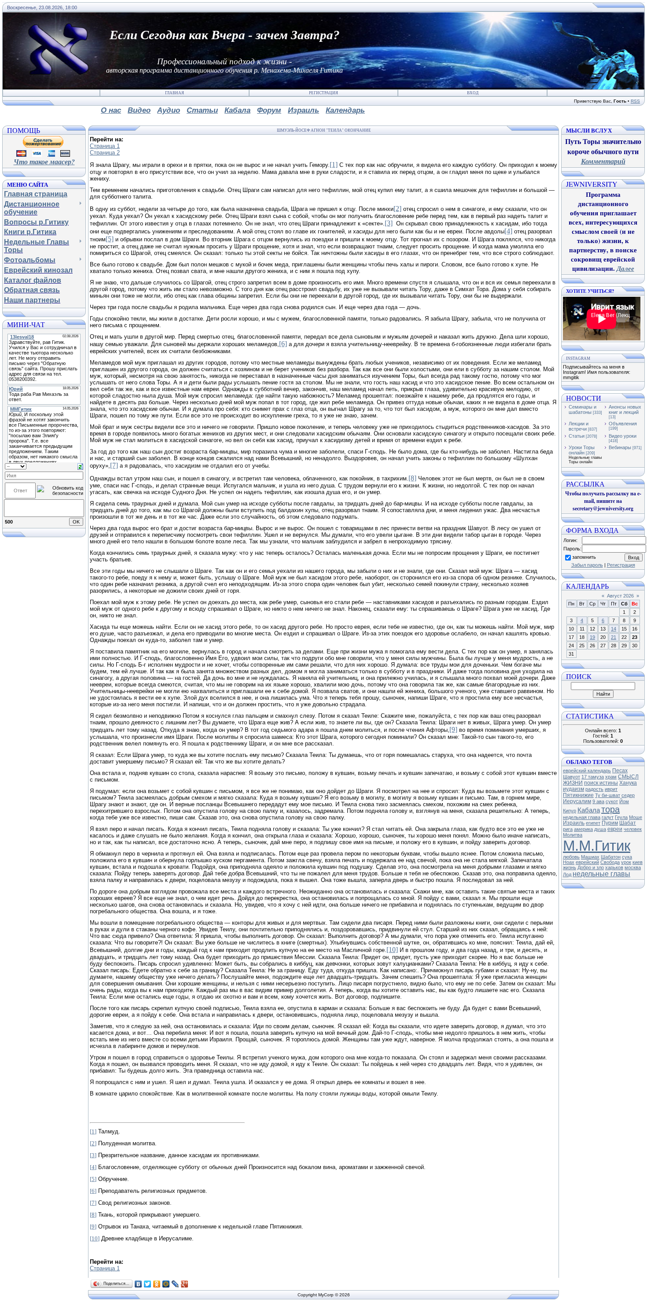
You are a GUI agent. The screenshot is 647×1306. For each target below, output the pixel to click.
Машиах (590, 857)
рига (568, 829)
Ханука (628, 783)
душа (600, 829)
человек (633, 829)
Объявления (623, 423)
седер (628, 795)
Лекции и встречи (578, 426)
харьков (614, 867)
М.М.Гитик (596, 845)
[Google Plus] (184, 1284)
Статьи (577, 436)
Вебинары (620, 447)
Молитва (572, 834)
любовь (571, 857)
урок (626, 862)
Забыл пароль (587, 565)
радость (594, 789)
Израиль (574, 823)
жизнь (569, 867)
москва (633, 867)
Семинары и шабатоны (582, 409)
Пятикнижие (578, 795)
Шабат (627, 823)
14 (613, 628)
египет (593, 823)
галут (608, 817)
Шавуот (571, 776)
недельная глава (581, 817)
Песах (620, 770)
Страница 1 (105, 146)
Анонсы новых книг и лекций (625, 409)
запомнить (584, 557)
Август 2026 (620, 595)
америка (583, 829)
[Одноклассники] (157, 1284)
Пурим (610, 823)
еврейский (587, 862)
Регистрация (323, 93)
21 (613, 637)
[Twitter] (147, 1284)
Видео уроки (622, 436)
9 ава (598, 801)
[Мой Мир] (166, 1284)
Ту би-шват (607, 795)
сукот (612, 801)
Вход (472, 93)
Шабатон (611, 857)
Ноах (568, 862)
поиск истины (601, 783)
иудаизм (573, 789)
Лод (567, 874)
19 (592, 637)
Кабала (588, 810)
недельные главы (601, 874)
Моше (635, 817)
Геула (621, 817)
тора (610, 809)
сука (627, 857)
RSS (635, 101)
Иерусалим (577, 801)
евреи (614, 829)
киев (637, 862)
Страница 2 (105, 152)
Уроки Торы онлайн (582, 450)
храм (611, 776)
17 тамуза (592, 776)
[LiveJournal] (175, 1284)
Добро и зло (590, 867)
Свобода (610, 862)
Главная (174, 93)
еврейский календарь (587, 770)
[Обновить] (80, 466)
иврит (611, 789)
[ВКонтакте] (138, 1284)
